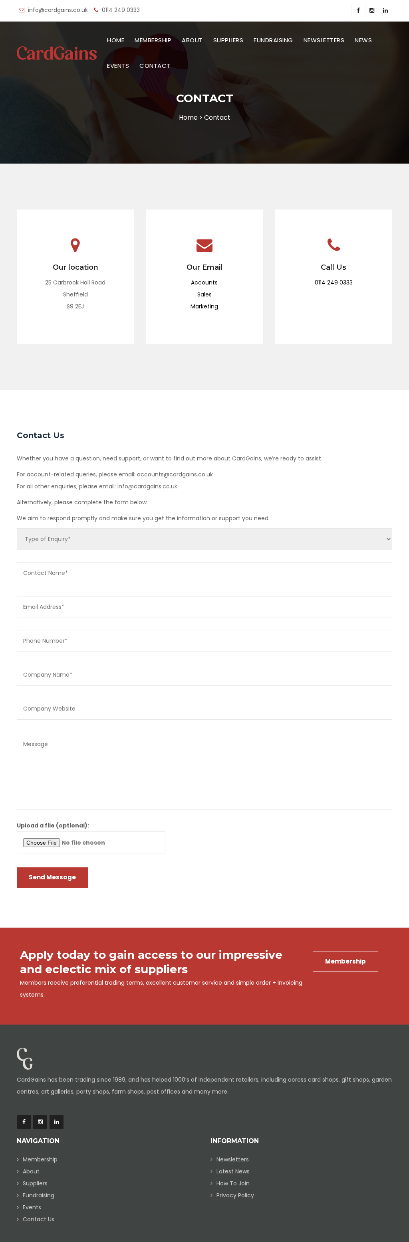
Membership (153, 40)
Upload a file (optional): (53, 825)
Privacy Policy (235, 1195)
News (363, 40)
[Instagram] (372, 10)
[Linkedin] (385, 10)
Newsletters (324, 40)
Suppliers (228, 40)
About (192, 40)
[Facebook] (358, 10)
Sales (204, 294)
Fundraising (273, 40)
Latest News (233, 1171)
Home (115, 40)
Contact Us (38, 1219)
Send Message (52, 877)
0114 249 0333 (334, 282)
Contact (155, 65)
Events (118, 65)
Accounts (204, 282)
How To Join (233, 1183)
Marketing (204, 306)
